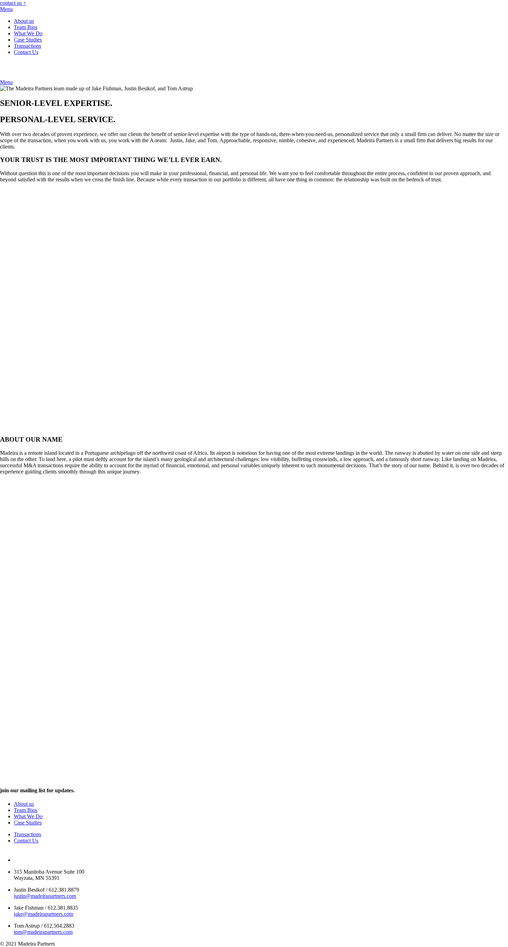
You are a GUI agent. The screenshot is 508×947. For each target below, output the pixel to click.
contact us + (13, 3)
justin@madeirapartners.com (45, 896)
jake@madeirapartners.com (43, 914)
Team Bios (25, 27)
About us (24, 21)
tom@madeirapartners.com (43, 932)
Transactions (27, 46)
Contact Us (26, 52)
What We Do (28, 33)
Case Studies (28, 40)
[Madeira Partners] (65, 76)
